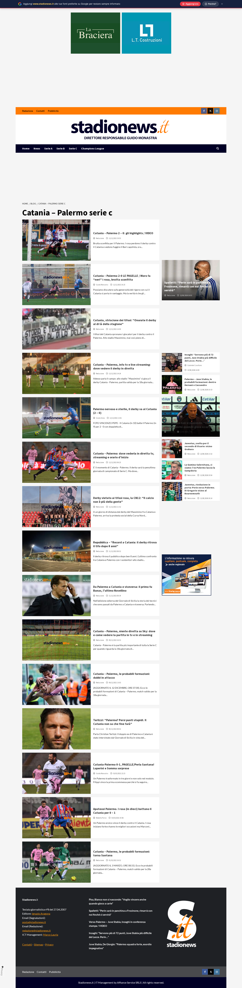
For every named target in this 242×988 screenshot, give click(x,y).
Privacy (49, 944)
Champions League (92, 148)
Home (25, 148)
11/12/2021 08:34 (115, 596)
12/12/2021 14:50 (115, 329)
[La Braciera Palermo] (95, 33)
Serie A (48, 148)
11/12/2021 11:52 (115, 507)
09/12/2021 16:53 (115, 640)
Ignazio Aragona (41, 913)
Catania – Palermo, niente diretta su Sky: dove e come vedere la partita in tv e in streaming (124, 633)
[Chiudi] (222, 4)
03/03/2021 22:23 (119, 773)
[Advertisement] (121, 82)
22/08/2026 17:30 (186, 432)
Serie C (73, 148)
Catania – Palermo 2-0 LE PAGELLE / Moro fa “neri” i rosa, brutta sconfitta (121, 277)
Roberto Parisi (101, 818)
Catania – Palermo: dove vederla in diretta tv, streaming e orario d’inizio (123, 455)
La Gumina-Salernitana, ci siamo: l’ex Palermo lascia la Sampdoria (200, 467)
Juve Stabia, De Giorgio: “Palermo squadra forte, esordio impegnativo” (120, 946)
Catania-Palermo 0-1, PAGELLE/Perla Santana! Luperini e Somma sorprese (123, 766)
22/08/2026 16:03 (186, 295)
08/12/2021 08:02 (115, 729)
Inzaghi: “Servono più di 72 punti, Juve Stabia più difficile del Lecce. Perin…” (201, 357)
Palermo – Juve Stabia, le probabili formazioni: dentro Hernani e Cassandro (200, 382)
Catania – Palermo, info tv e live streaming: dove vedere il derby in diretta (122, 366)
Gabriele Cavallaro (194, 365)
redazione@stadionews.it (36, 930)
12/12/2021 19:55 (115, 238)
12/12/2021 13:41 (116, 418)
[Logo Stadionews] (182, 923)
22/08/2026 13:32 (206, 454)
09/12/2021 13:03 (115, 682)
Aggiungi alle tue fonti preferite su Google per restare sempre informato (71, 3)
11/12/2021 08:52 (115, 551)
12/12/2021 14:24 (115, 373)
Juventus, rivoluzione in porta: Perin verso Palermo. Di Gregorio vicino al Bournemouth (200, 489)
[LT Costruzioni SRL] (146, 33)
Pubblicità (53, 110)
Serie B (60, 148)
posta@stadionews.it (34, 922)
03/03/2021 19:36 (117, 818)
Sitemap (38, 944)
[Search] (218, 148)
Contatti (40, 110)
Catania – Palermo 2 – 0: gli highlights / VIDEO (123, 233)
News (37, 148)
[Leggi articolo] (56, 240)
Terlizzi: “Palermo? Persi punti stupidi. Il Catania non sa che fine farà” (119, 722)
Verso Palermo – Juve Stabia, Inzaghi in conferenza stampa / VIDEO (117, 923)
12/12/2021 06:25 (115, 462)
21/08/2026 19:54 (206, 475)
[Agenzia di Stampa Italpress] (186, 574)
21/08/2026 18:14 (206, 498)
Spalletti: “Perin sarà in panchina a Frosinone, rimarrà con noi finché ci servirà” (187, 286)
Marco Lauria (50, 934)
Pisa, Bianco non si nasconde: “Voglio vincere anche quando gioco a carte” (188, 425)
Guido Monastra (102, 285)
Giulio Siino (100, 418)
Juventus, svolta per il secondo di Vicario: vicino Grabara (198, 446)
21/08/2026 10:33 (206, 390)
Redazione (27, 110)
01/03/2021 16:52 (115, 860)
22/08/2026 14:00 (193, 370)
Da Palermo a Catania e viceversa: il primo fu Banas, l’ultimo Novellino (122, 588)
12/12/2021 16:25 (119, 285)
